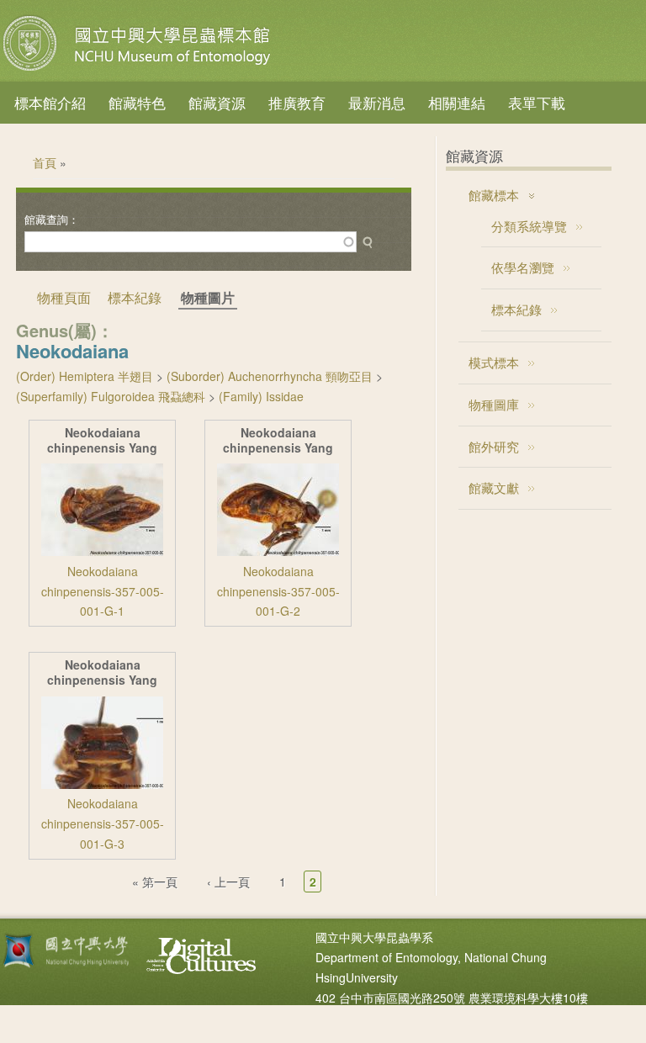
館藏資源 (217, 102)
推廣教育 (297, 102)
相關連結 (456, 102)
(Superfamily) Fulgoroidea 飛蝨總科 (110, 396)
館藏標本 (494, 195)
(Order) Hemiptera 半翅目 (84, 376)
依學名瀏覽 (522, 267)
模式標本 (494, 362)
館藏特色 (137, 102)
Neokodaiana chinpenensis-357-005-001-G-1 (102, 591)
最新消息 (376, 102)
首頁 (44, 162)
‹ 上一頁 (228, 881)
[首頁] (139, 70)
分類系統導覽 (529, 226)
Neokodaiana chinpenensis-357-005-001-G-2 (278, 591)
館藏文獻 (494, 487)
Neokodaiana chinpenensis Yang (102, 440)
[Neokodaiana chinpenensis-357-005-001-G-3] (102, 784)
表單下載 (536, 102)
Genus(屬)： (65, 330)
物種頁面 (64, 297)
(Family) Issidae (261, 396)
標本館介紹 (50, 102)
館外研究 (494, 446)
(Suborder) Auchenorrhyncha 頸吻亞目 (270, 376)
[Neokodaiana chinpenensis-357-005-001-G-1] (102, 551)
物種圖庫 (494, 404)
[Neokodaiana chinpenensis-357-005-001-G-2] (278, 551)
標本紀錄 (135, 297)
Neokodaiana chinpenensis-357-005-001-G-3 (102, 823)
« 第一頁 (154, 881)
